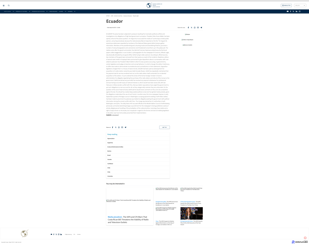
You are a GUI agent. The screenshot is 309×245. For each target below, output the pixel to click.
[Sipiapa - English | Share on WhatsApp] (194, 27)
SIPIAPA (108, 16)
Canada (109, 159)
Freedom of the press (21, 11)
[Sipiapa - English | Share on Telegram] (201, 27)
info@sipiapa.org (68, 234)
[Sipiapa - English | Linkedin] (296, 11)
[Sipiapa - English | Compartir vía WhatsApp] (119, 127)
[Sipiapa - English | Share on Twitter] (191, 27)
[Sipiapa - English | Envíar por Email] (198, 27)
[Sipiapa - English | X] (293, 11)
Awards (61, 11)
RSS (74, 234)
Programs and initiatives (38, 11)
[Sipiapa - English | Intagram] (299, 11)
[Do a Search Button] (8, 5)
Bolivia (109, 151)
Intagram (58, 234)
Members (70, 11)
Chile (108, 168)
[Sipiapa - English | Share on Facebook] (188, 27)
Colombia (110, 176)
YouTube (51, 234)
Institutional (7, 11)
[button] (286, 5)
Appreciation (111, 138)
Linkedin (61, 234)
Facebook (54, 234)
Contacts (79, 234)
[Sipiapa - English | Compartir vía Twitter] (115, 127)
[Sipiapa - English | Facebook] (290, 11)
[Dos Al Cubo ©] (300, 243)
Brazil (109, 155)
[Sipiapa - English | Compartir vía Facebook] (112, 127)
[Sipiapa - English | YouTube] (288, 11)
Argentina (110, 143)
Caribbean (110, 164)
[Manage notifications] (305, 238)
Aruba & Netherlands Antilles (115, 147)
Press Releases (53, 11)
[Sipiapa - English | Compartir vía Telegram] (125, 127)
